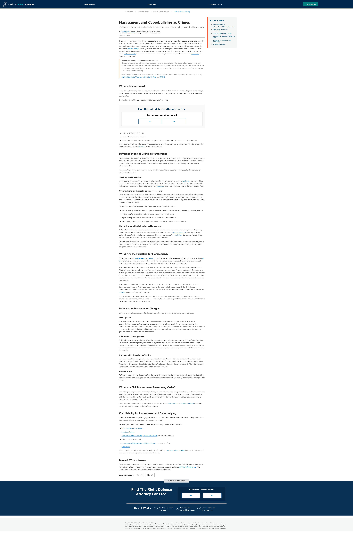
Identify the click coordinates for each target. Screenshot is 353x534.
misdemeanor (140, 258)
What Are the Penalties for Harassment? (220, 30)
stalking (186, 181)
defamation (126, 447)
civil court (195, 54)
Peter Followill (125, 31)
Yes (150, 121)
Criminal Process (214, 4)
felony (151, 258)
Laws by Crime (89, 4)
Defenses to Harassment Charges (222, 33)
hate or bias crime (179, 232)
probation (122, 292)
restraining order (130, 54)
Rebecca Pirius (130, 33)
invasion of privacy (128, 432)
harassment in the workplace (132, 436)
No (174, 121)
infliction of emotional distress (132, 428)
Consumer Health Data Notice (217, 528)
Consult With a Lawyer (219, 44)
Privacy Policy (193, 528)
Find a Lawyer (311, 4)
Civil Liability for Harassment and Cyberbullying (222, 41)
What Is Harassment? (219, 24)
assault (142, 146)
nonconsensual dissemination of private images (139, 443)
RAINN (162, 77)
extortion (160, 186)
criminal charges (133, 49)
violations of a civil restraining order (181, 403)
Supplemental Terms (183, 528)
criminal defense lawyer (187, 467)
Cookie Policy (201, 528)
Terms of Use (172, 528)
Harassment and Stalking (182, 12)
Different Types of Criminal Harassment (224, 27)
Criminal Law (129, 12)
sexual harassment (150, 436)
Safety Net (152, 77)
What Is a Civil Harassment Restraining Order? (224, 37)
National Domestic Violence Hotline (134, 77)
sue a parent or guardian (175, 450)
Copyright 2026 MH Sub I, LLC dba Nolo (138, 523)
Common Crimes (143, 12)
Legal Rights (151, 4)
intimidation (178, 235)
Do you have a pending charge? (162, 115)
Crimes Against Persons (161, 12)
